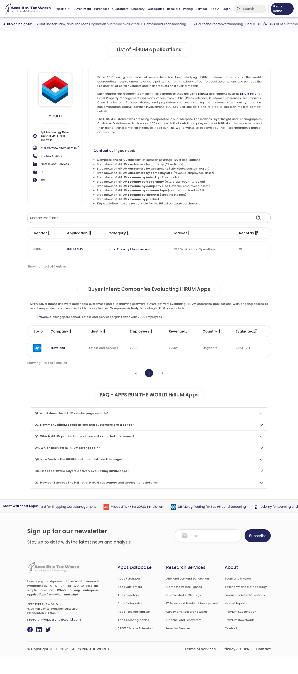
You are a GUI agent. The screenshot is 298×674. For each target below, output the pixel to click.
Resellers (173, 9)
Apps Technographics (133, 620)
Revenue (176, 331)
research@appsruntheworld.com (54, 619)
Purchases (101, 9)
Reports (60, 9)
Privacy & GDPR (236, 649)
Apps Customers (130, 587)
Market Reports (236, 603)
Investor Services (178, 628)
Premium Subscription (240, 612)
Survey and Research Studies (186, 612)
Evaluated (244, 331)
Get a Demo (277, 8)
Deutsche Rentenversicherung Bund (217, 24)
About (215, 9)
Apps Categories (130, 603)
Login (226, 9)
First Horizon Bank (45, 24)
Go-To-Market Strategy (183, 595)
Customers (120, 9)
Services (201, 9)
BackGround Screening (221, 506)
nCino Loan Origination (82, 24)
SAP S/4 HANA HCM (262, 24)
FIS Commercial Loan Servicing (156, 24)
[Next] (162, 373)
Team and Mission (238, 578)
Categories (156, 9)
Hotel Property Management (129, 249)
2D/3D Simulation (143, 506)
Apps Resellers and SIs (134, 612)
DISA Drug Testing (185, 506)
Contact (231, 628)
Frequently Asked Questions (245, 595)
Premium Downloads (239, 620)
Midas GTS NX (114, 506)
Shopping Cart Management (67, 506)
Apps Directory (128, 595)
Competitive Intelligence (184, 587)
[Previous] (136, 373)
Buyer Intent (82, 9)
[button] (49, 233)
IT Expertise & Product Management (192, 603)
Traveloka (44, 317)
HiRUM (37, 249)
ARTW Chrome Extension (135, 628)
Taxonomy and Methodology (246, 587)
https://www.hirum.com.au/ (60, 148)
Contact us (103, 150)
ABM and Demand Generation (187, 578)
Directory (138, 9)
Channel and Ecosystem (183, 620)
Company (59, 331)
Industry (94, 331)
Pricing (188, 9)
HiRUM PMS (248, 94)
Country (209, 331)
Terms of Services (200, 649)
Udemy (259, 506)
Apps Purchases (129, 578)
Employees (139, 331)
